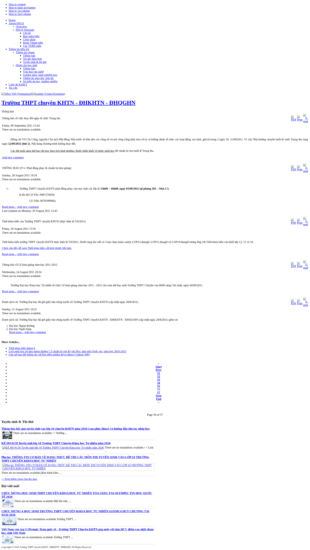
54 (158, 382)
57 (158, 392)
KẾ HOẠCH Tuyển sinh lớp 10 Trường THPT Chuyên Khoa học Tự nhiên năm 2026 (56, 443)
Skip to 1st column (19, 10)
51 (158, 373)
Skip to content (17, 4)
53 (158, 379)
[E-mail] (305, 121)
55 (158, 386)
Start (159, 366)
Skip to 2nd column (20, 14)
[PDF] (293, 119)
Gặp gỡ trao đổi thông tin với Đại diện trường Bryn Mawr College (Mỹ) (49, 354)
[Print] (299, 119)
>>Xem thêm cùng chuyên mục (19, 479)
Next (158, 395)
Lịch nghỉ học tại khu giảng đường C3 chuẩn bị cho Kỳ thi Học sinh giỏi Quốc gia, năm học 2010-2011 (67, 351)
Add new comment (13, 157)
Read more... (9, 206)
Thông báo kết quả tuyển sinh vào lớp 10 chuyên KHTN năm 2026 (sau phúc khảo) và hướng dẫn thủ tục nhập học (75, 428)
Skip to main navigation (22, 7)
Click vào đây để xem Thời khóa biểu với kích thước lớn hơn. (37, 248)
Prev (158, 370)
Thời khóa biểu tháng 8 (22, 348)
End (158, 399)
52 (158, 376)
